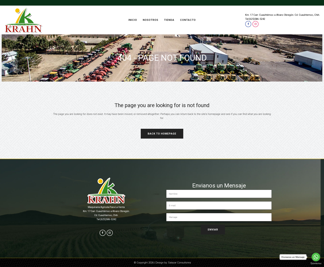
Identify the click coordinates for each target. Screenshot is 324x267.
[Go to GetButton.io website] (315, 263)
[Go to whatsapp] (316, 257)
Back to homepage (162, 133)
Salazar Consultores (179, 262)
